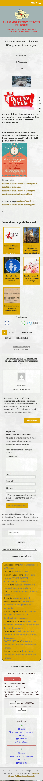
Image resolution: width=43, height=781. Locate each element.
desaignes (26, 332)
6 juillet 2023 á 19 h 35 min (21, 389)
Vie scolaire (22, 62)
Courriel (9, 481)
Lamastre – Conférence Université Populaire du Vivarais (20, 644)
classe (13, 332)
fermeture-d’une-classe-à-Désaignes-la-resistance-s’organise (20, 185)
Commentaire (11, 456)
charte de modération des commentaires (21, 439)
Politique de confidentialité (25, 776)
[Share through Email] (35, 323)
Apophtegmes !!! (22, 598)
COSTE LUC (10, 641)
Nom (8, 474)
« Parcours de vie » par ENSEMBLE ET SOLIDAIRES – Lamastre (20, 578)
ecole (8, 338)
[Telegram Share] (29, 323)
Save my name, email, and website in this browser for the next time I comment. (21, 498)
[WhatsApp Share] (23, 323)
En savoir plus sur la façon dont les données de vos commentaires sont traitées (20, 520)
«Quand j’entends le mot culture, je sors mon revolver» (20, 586)
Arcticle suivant (21, 350)
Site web (9, 488)
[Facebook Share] (7, 323)
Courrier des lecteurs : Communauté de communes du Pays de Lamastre (21, 625)
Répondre (32, 420)
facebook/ (21, 201)
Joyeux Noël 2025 (20, 571)
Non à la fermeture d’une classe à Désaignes (18, 203)
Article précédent (21, 347)
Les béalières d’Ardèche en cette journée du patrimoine (19, 605)
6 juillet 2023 (22, 55)
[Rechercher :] (21, 532)
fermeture (22, 338)
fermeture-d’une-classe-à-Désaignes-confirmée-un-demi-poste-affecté (19, 192)
